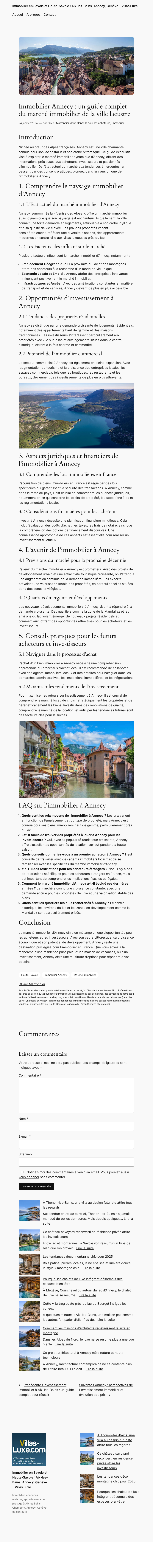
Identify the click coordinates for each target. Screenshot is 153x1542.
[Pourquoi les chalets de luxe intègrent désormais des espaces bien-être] (87, 1497)
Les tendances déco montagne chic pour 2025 (78, 1256)
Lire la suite (85, 1248)
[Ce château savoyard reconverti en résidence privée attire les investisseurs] (87, 1458)
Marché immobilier (85, 974)
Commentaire (30, 1075)
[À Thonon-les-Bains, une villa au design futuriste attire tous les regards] (87, 1440)
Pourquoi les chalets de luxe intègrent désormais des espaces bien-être (118, 1496)
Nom (23, 1119)
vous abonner (29, 1177)
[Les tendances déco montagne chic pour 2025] (87, 1481)
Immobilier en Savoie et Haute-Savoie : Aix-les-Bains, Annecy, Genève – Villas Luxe (75, 6)
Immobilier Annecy (56, 974)
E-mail (25, 1136)
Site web (25, 1154)
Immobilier (118, 123)
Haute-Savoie (29, 974)
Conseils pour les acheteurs (93, 123)
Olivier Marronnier (58, 123)
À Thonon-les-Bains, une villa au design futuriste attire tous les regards (116, 1440)
